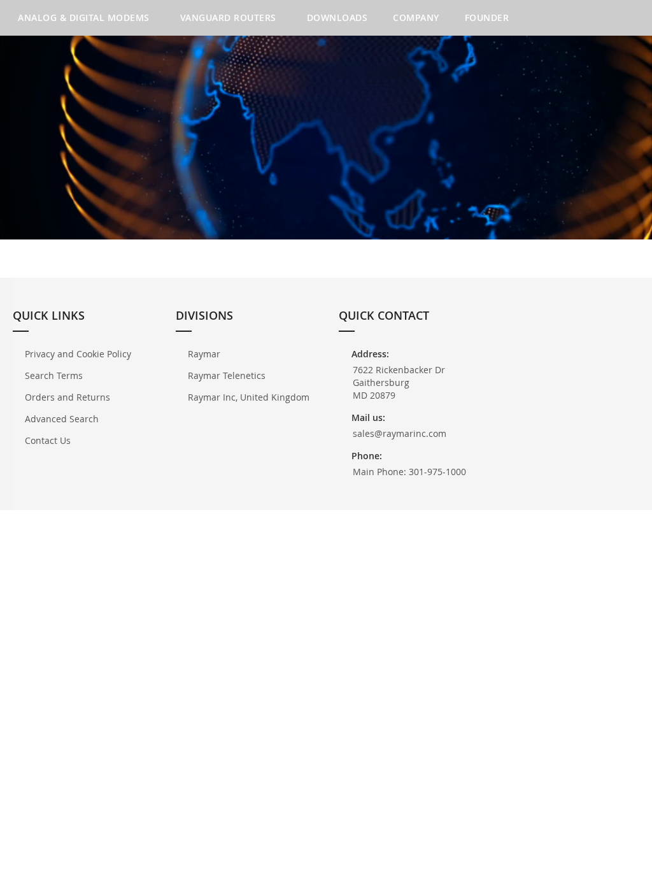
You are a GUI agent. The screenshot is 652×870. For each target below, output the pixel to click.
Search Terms (54, 375)
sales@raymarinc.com (399, 433)
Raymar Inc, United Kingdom (248, 397)
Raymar (204, 354)
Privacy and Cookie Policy (78, 354)
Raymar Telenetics (227, 375)
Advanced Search (62, 419)
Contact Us (48, 440)
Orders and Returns (67, 397)
